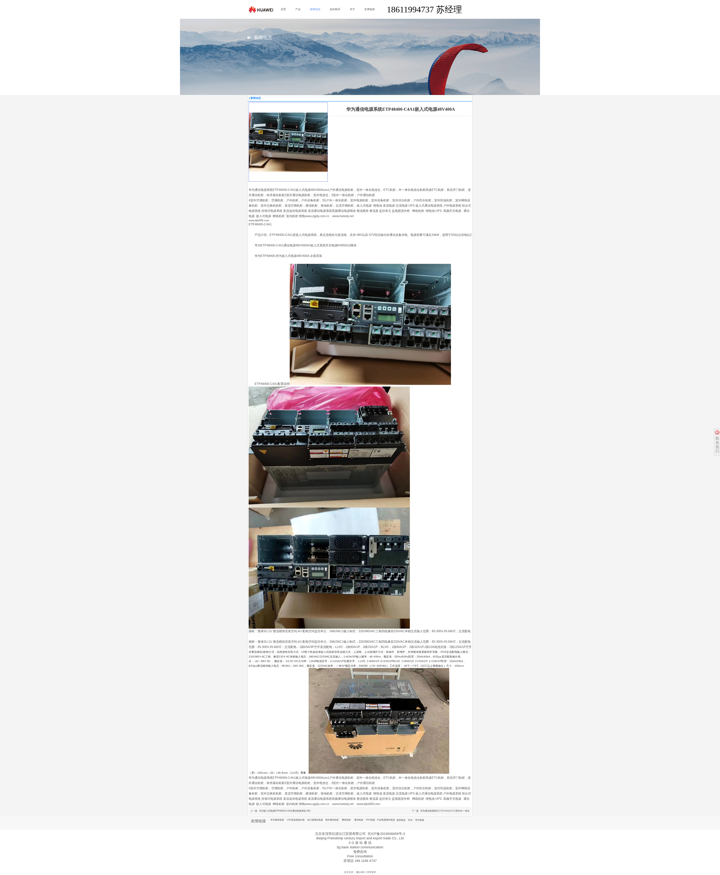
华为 (410, 820)
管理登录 (371, 872)
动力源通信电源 (315, 820)
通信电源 (358, 820)
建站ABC (360, 872)
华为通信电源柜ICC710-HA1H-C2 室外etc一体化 (445, 811)
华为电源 (419, 820)
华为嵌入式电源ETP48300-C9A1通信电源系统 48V (284, 811)
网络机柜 (346, 820)
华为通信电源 (277, 820)
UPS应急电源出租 (296, 820)
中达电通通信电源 (386, 820)
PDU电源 (370, 820)
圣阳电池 (400, 820)
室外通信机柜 (332, 820)
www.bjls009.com (259, 220)
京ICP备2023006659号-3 (386, 834)
